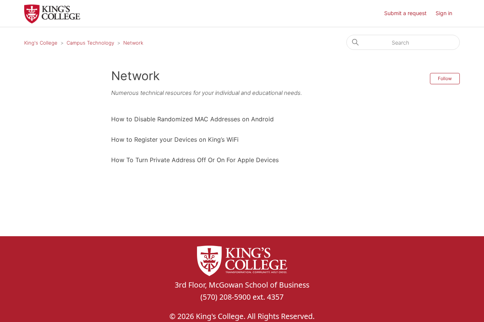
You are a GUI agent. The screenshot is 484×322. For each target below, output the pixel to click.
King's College (40, 43)
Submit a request (405, 13)
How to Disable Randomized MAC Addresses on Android (192, 119)
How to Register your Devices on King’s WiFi (175, 139)
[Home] (52, 21)
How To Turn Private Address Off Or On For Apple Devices (195, 160)
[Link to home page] (242, 262)
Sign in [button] (444, 13)
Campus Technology (90, 43)
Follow (445, 78)
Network (133, 43)
